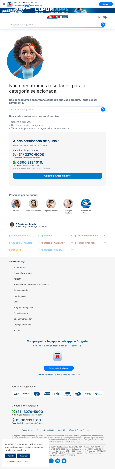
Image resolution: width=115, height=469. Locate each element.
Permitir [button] (11, 456)
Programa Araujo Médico (25, 307)
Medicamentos (19, 235)
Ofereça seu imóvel (22, 325)
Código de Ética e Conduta (79, 430)
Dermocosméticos (87, 235)
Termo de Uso (27, 430)
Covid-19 (61, 430)
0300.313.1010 (28, 420)
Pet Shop (16, 249)
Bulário (17, 330)
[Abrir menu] (10, 17)
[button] (17, 461)
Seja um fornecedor (23, 319)
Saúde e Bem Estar (21, 242)
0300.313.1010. (29, 162)
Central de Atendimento (57, 175)
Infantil (48, 235)
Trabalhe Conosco (22, 313)
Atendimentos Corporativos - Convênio (31, 284)
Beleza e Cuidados (54, 242)
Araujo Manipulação (23, 273)
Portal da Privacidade (45, 430)
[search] (57, 25)
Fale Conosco (20, 296)
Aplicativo (18, 279)
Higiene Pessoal (86, 242)
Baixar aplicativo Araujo (58, 368)
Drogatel (31, 405)
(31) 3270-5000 (30, 154)
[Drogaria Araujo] (57, 17)
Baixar (106, 4)
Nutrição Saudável (54, 249)
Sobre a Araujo (20, 267)
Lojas (16, 302)
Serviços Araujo (21, 290)
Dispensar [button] (23, 456)
